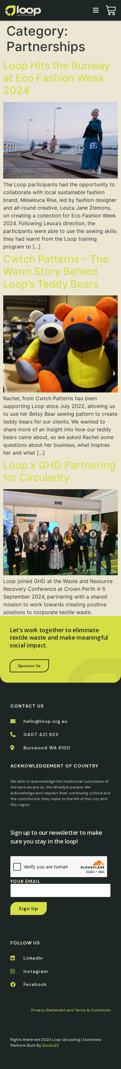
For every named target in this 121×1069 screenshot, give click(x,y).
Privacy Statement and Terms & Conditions (71, 1010)
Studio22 (50, 1045)
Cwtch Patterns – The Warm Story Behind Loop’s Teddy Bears (56, 271)
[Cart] (111, 10)
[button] (95, 10)
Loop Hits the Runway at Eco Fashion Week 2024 (56, 78)
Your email (25, 881)
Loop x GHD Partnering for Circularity (59, 471)
